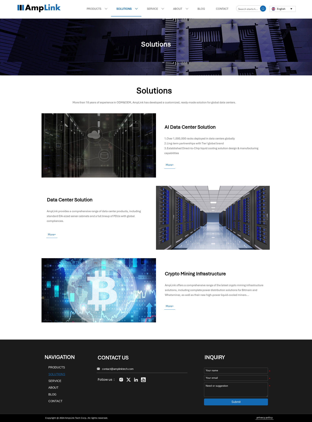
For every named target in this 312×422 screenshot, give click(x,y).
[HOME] (39, 8)
